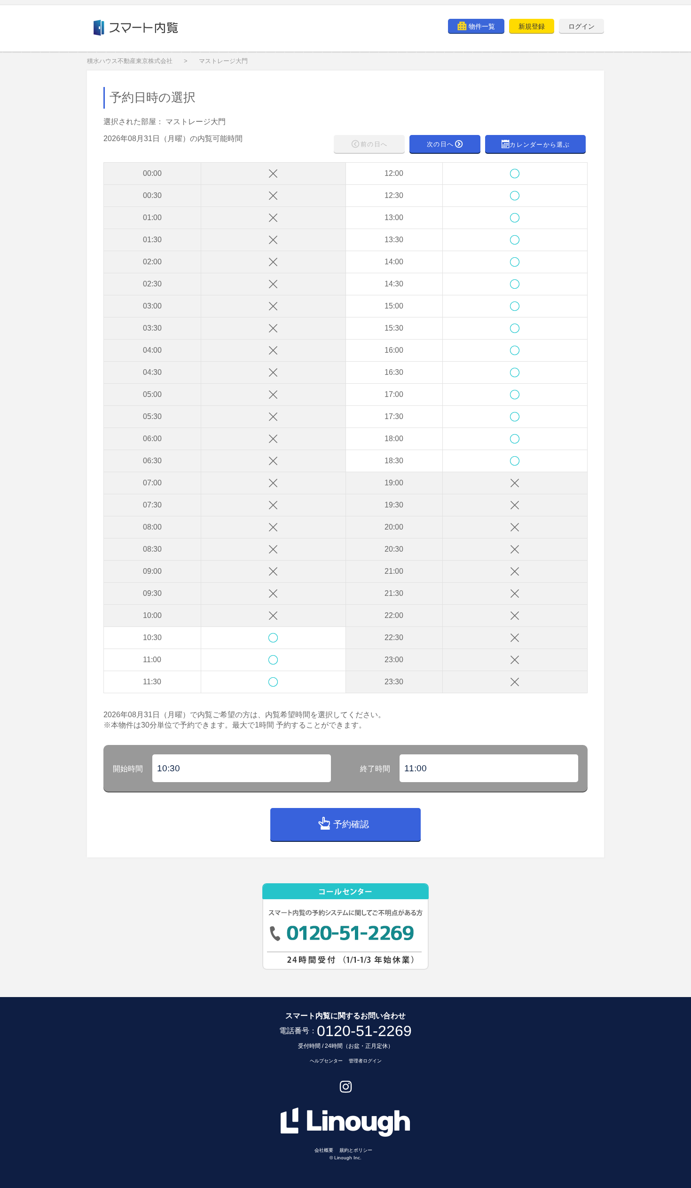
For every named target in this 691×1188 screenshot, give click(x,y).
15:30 (394, 328)
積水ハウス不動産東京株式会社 (130, 60)
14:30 (394, 284)
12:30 (394, 195)
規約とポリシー (355, 1150)
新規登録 (531, 26)
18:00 (394, 439)
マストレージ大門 (223, 60)
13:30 (394, 240)
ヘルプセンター (326, 1060)
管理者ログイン (365, 1060)
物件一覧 (482, 26)
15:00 (394, 306)
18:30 (394, 461)
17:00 (394, 394)
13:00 (394, 218)
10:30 (152, 638)
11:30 (152, 682)
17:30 (394, 416)
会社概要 (323, 1150)
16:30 (394, 372)
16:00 (394, 350)
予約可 (273, 637)
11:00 (152, 660)
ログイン (581, 26)
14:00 (394, 262)
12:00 (394, 173)
